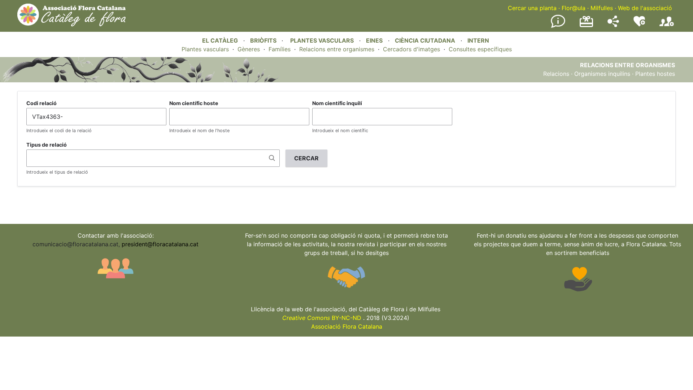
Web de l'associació (645, 8)
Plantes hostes (655, 73)
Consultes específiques (480, 49)
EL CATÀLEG (220, 40)
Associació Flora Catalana (346, 326)
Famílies (280, 49)
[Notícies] (558, 26)
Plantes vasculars (205, 49)
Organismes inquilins (602, 73)
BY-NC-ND (321, 317)
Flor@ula (573, 8)
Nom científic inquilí (337, 103)
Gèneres (248, 49)
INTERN (478, 40)
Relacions (556, 73)
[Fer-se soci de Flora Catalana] (666, 26)
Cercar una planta (532, 8)
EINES (374, 40)
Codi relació (41, 103)
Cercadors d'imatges (411, 49)
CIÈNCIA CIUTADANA (425, 40)
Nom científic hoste (193, 103)
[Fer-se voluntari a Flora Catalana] (639, 25)
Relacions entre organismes (336, 49)
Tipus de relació (46, 145)
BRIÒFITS (264, 40)
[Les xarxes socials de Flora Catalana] (613, 25)
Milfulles (601, 8)
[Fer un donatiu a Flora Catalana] (586, 26)
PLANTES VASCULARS (322, 40)
